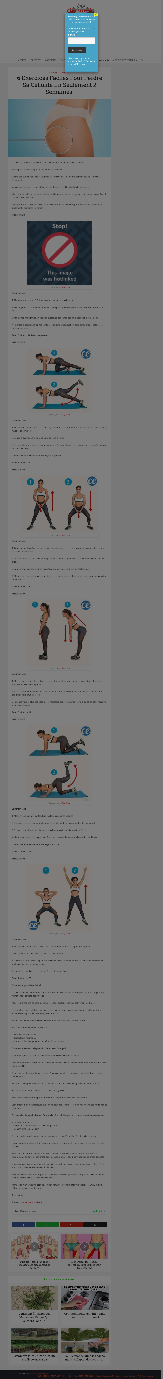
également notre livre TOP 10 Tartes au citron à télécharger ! (81, 40)
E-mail (72, 34)
